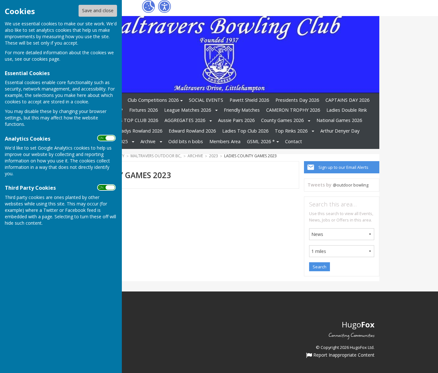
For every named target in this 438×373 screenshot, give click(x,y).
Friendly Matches (242, 110)
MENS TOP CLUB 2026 (134, 120)
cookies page (45, 59)
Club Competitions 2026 (153, 100)
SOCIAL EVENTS (206, 100)
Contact (293, 141)
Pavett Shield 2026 (249, 100)
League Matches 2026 (187, 110)
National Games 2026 (339, 120)
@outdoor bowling (350, 185)
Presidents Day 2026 (297, 100)
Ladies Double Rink (346, 110)
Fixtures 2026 (143, 110)
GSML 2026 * (261, 141)
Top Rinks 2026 (291, 131)
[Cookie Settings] (148, 6)
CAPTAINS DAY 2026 (347, 100)
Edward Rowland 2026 (192, 131)
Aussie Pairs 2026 (236, 120)
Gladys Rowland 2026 (139, 131)
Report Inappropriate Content (343, 355)
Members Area (224, 141)
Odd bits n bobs (185, 141)
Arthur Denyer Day (339, 131)
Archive (148, 141)
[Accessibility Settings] (164, 6)
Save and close (98, 10)
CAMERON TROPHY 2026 (293, 110)
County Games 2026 (282, 120)
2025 (122, 141)
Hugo (358, 324)
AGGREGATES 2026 (184, 120)
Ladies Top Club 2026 (245, 131)
